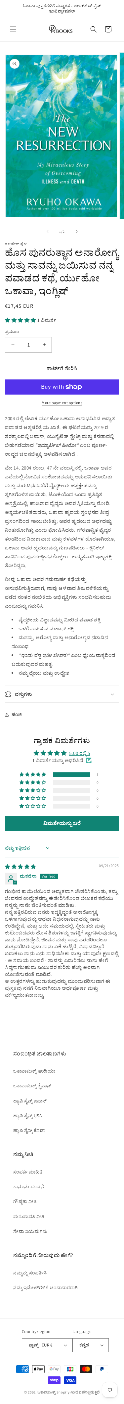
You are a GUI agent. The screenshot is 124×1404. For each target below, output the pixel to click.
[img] (20, 866)
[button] (13, 29)
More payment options (62, 402)
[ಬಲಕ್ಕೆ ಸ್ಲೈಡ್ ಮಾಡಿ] (76, 231)
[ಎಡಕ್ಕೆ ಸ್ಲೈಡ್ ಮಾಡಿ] (47, 231)
